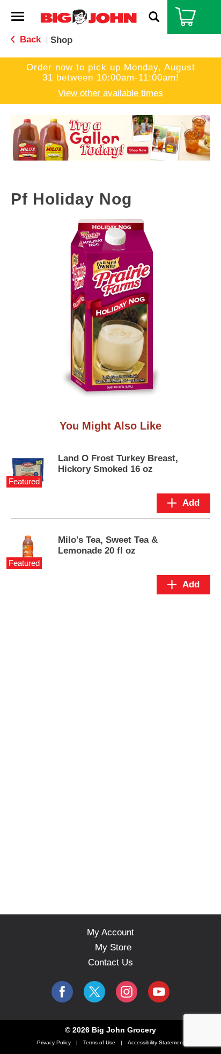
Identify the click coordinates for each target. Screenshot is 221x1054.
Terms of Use (99, 1042)
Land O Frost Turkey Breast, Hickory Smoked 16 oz (118, 463)
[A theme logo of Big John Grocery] (88, 16)
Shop (61, 40)
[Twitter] (94, 991)
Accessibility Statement (156, 1042)
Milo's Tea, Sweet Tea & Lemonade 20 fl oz (108, 545)
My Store (113, 947)
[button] (110, 137)
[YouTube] (126, 991)
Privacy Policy (54, 1042)
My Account (110, 932)
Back (29, 39)
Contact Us (110, 962)
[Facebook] (62, 991)
